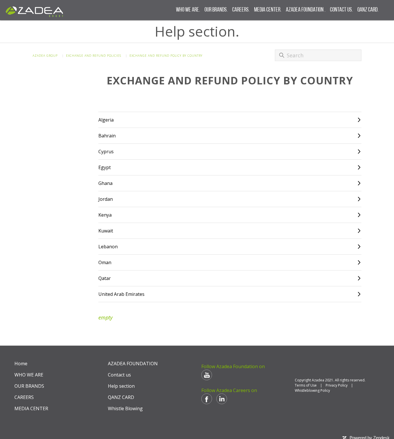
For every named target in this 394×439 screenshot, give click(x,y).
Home (20, 363)
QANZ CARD (121, 397)
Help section (121, 386)
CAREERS (24, 397)
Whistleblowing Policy (312, 390)
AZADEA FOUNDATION (133, 363)
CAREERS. (240, 10)
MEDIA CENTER (31, 408)
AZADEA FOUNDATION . (305, 10)
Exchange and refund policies (93, 56)
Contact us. (341, 10)
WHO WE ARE (28, 375)
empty (105, 317)
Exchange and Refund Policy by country (166, 56)
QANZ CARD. (367, 10)
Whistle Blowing (125, 408)
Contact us (119, 375)
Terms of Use (306, 385)
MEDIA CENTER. (267, 10)
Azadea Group (45, 56)
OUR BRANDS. (216, 10)
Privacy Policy (337, 385)
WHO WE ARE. (188, 10)
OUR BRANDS (29, 386)
